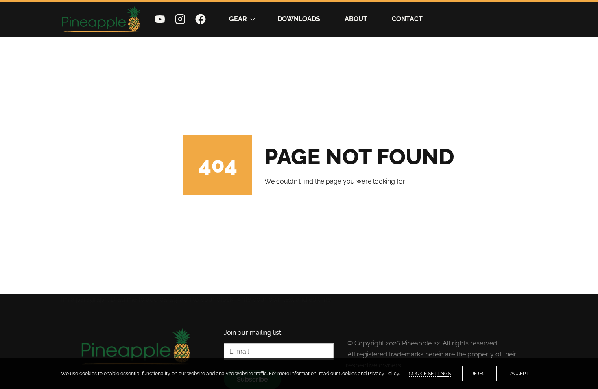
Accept (519, 373)
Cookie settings (430, 373)
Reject (479, 373)
